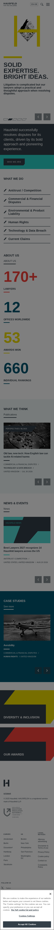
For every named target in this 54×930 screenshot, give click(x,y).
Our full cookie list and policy (25, 910)
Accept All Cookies (27, 924)
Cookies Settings (27, 916)
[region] (27, 910)
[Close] (50, 894)
